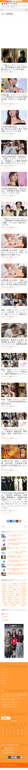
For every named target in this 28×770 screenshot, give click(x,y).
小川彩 (19, 589)
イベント (17, 587)
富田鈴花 (18, 603)
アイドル (19, 597)
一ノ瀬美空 (4, 603)
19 (14, 732)
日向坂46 (11, 595)
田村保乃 (4, 599)
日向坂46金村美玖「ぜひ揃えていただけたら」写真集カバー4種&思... (17, 556)
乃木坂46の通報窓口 (8, 748)
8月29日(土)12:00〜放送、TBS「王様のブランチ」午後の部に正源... (17, 569)
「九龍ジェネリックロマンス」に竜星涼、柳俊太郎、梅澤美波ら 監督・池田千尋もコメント (14, 432)
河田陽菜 (4, 597)
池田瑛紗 (9, 597)
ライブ (19, 583)
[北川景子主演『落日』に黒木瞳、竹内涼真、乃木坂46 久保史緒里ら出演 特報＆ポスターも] (14, 451)
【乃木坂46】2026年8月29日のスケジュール (11, 706)
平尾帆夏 (24, 589)
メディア (9, 589)
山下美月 (4, 583)
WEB (9, 585)
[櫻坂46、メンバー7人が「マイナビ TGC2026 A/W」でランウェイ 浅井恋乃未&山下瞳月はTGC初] (3, 548)
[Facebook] (8, 521)
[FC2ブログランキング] (18, 1)
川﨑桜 (24, 603)
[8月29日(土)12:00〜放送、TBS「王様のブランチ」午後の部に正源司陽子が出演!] (3, 570)
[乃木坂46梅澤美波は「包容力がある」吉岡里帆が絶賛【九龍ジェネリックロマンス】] (14, 179)
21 (21, 732)
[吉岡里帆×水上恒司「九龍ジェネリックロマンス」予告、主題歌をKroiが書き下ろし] (14, 241)
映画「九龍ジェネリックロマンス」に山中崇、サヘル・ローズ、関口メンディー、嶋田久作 (14, 312)
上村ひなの (17, 599)
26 (14, 734)
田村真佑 (24, 583)
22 (25, 732)
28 (21, 734)
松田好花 (4, 587)
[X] (17, 521)
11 (10, 730)
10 (6, 730)
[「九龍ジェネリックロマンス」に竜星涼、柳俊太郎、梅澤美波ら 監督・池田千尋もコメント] (14, 420)
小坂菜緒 (5, 605)
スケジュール (4, 678)
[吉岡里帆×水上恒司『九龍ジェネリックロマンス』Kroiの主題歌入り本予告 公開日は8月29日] (14, 271)
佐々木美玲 (15, 585)
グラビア (17, 591)
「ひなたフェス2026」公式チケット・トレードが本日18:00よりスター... (17, 535)
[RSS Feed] (20, 521)
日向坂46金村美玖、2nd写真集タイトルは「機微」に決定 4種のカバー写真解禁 (14, 699)
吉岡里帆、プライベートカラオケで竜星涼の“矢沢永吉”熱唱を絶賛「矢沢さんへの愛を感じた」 (14, 98)
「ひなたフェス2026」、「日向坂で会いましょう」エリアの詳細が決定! (17, 552)
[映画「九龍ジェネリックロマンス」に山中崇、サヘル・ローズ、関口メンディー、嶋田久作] (14, 300)
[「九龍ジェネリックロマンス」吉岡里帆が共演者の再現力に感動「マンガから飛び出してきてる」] (14, 209)
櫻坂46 (14, 589)
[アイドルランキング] (10, 1)
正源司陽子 (14, 605)
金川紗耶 (23, 605)
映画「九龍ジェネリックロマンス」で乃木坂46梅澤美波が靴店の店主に (14, 401)
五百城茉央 (4, 591)
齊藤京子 (18, 595)
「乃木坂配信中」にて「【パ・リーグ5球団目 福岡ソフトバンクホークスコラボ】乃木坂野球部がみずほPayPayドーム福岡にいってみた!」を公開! (14, 695)
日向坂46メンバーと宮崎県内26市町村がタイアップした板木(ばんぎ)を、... (17, 565)
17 (6, 732)
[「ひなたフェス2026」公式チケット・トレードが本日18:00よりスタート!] (3, 536)
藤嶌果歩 (24, 593)
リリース (9, 583)
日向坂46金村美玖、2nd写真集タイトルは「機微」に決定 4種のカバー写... (17, 573)
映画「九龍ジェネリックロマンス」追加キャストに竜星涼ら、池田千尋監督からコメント (14, 371)
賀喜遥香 (4, 585)
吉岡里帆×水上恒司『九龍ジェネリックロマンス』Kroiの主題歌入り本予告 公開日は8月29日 (14, 282)
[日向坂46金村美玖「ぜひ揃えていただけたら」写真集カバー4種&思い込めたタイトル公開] (3, 557)
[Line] (6, 757)
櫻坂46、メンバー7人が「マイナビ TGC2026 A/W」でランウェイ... (17, 548)
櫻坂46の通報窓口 (7, 750)
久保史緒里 (16, 601)
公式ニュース (4, 675)
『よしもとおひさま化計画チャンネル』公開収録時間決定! (17, 539)
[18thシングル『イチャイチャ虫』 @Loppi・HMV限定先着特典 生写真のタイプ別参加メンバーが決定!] (3, 561)
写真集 (3, 593)
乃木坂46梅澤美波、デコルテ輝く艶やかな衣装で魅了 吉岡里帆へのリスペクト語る (14, 129)
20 (17, 732)
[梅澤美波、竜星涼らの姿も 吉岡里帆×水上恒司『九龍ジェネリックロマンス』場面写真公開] (14, 330)
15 (25, 730)
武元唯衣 (12, 603)
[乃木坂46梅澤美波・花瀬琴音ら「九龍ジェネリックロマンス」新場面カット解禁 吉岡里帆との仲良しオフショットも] (14, 147)
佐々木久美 (18, 593)
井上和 (14, 597)
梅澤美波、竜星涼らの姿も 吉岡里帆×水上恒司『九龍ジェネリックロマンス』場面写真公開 (14, 342)
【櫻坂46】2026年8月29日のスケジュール (11, 704)
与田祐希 (24, 587)
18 (10, 732)
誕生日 (3, 683)
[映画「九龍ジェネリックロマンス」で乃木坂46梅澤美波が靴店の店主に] (14, 390)
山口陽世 (24, 595)
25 (10, 734)
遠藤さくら (4, 595)
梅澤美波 (10, 599)
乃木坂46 (12, 593)
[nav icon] (26, 9)
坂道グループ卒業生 (7, 601)
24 (6, 734)
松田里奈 (14, 583)
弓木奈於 (4, 589)
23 (3, 734)
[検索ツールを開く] (2, 9)
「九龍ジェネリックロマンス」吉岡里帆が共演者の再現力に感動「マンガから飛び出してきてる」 (14, 221)
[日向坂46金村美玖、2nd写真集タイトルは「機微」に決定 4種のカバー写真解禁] (3, 574)
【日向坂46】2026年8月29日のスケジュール (11, 702)
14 (21, 730)
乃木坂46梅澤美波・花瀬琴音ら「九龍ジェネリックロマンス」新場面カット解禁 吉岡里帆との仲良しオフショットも (14, 160)
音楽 (7, 593)
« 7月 (2, 738)
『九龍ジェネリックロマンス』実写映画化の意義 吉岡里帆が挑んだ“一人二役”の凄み (14, 67)
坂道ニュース (14, 71)
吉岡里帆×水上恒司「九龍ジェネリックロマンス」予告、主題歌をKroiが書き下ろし (14, 252)
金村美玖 (23, 601)
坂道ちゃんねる (10, 3)
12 (14, 730)
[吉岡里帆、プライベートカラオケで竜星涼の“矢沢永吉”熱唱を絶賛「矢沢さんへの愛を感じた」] (14, 85)
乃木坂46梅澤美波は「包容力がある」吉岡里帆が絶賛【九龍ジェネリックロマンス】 (14, 191)
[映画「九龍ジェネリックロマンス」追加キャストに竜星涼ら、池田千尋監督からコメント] (14, 360)
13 (17, 730)
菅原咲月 (11, 587)
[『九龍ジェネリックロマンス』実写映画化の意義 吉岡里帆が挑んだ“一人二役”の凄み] (14, 55)
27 (17, 734)
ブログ (24, 597)
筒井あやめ (11, 591)
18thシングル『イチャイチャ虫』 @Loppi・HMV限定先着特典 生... (17, 560)
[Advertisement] (14, 32)
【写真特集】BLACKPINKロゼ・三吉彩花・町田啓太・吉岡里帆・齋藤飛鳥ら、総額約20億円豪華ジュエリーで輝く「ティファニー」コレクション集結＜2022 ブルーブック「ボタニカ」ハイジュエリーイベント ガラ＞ (14, 500)
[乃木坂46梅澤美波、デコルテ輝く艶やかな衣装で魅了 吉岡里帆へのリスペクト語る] (14, 117)
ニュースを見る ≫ (7, 74)
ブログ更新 (4, 669)
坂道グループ (23, 585)
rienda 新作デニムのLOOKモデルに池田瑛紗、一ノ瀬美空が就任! (17, 543)
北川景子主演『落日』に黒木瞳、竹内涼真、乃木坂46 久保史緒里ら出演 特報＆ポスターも (14, 464)
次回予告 (3, 680)
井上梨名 (24, 599)
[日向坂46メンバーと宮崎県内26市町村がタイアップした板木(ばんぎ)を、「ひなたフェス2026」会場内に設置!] (3, 565)
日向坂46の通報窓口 (8, 753)
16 (3, 732)
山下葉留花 (23, 591)
